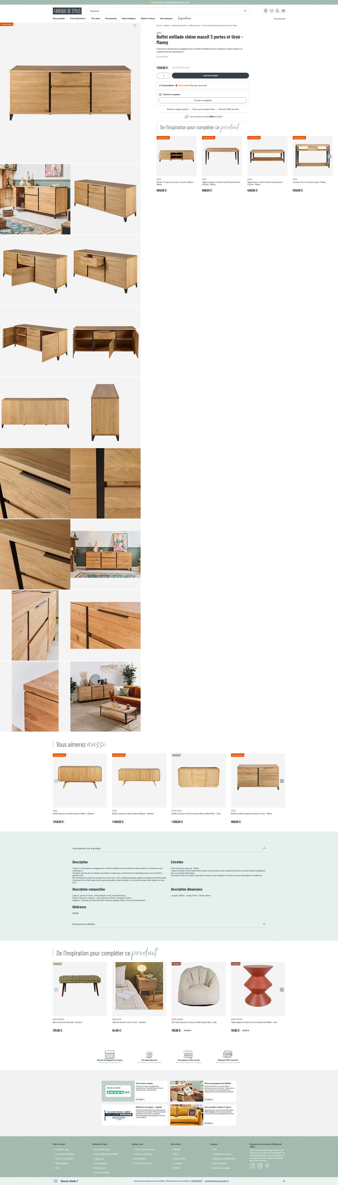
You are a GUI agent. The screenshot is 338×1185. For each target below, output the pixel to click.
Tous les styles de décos (144, 1149)
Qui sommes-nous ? (103, 1149)
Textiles (177, 1168)
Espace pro (99, 1159)
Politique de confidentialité (224, 1159)
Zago (159, 33)
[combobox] (164, 11)
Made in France (148, 18)
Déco (176, 1154)
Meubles (177, 1149)
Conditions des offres (222, 1154)
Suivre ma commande (64, 1159)
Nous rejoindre (61, 1163)
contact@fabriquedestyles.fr (217, 1181)
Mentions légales (220, 1163)
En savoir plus (162, 56)
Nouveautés (111, 18)
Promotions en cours (142, 1163)
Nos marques (166, 18)
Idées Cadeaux (129, 18)
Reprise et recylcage (221, 1168)
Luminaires (178, 1163)
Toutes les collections (143, 1154)
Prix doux (95, 18)
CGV (214, 1149)
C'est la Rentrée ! (78, 18)
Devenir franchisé (102, 1172)
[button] (169, 848)
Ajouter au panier (210, 76)
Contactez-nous (62, 1149)
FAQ (57, 1168)
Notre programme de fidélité (106, 1154)
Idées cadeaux (140, 1159)
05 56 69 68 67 (196, 1181)
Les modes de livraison (64, 1154)
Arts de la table (180, 1159)
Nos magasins (100, 1163)
